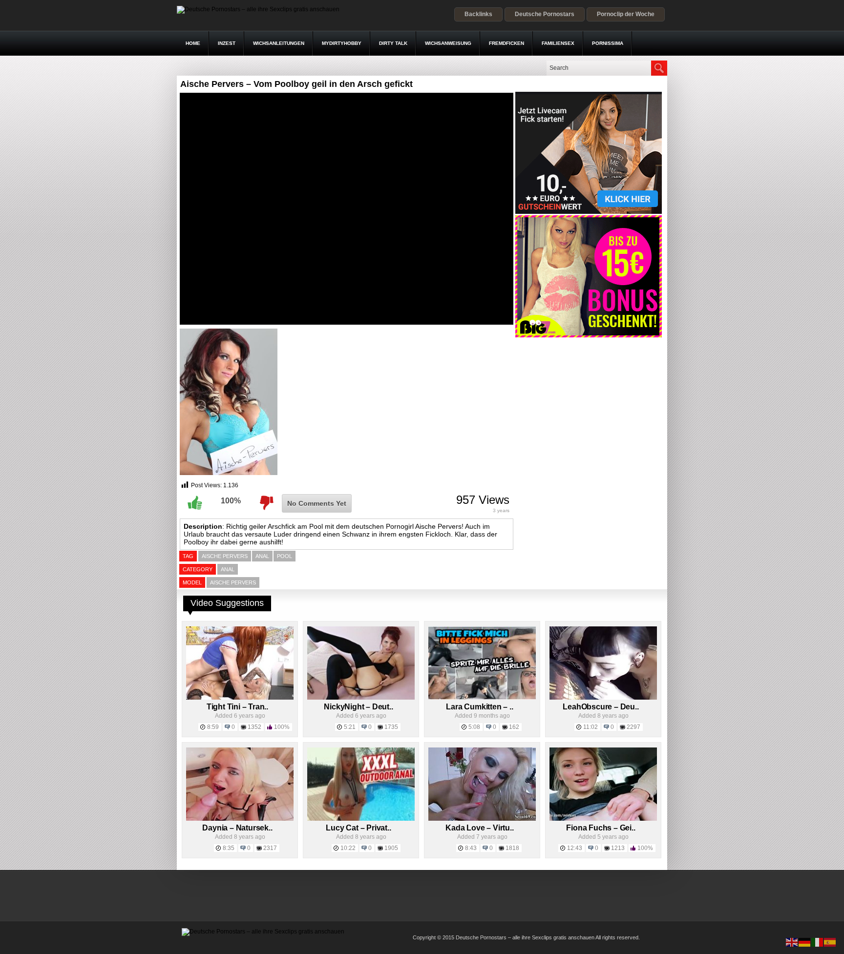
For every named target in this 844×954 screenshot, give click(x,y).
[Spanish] (830, 941)
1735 (391, 727)
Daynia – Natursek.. (237, 828)
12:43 (574, 848)
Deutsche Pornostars (544, 14)
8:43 (471, 848)
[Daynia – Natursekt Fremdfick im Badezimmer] (240, 818)
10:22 (348, 848)
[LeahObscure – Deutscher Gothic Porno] (603, 697)
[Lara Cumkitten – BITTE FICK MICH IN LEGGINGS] (482, 697)
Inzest (226, 43)
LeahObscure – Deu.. (600, 707)
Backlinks (478, 14)
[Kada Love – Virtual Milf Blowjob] (482, 818)
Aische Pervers (233, 582)
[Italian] (817, 941)
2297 (633, 727)
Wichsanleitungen (278, 43)
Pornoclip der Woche (625, 14)
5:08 (474, 727)
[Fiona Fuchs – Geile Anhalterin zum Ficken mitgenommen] (603, 818)
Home (193, 43)
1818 (512, 848)
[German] (805, 941)
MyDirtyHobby (341, 43)
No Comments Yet (316, 503)
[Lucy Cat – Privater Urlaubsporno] (361, 818)
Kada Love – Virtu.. (479, 828)
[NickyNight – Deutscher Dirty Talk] (361, 697)
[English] (792, 941)
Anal (227, 569)
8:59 (213, 727)
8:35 (228, 848)
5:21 (350, 727)
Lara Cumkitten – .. (479, 707)
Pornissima (607, 43)
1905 (391, 848)
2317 (270, 848)
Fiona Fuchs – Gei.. (600, 828)
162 (514, 727)
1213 (618, 848)
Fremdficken (506, 43)
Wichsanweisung (448, 43)
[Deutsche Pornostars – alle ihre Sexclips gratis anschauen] (258, 9)
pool (284, 556)
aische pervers (225, 556)
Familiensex (558, 43)
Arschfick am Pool (294, 526)
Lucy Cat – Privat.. (358, 828)
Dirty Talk (393, 43)
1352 (254, 727)
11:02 (590, 727)
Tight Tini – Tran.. (237, 707)
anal (262, 556)
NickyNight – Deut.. (358, 707)
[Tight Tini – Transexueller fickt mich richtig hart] (240, 697)
